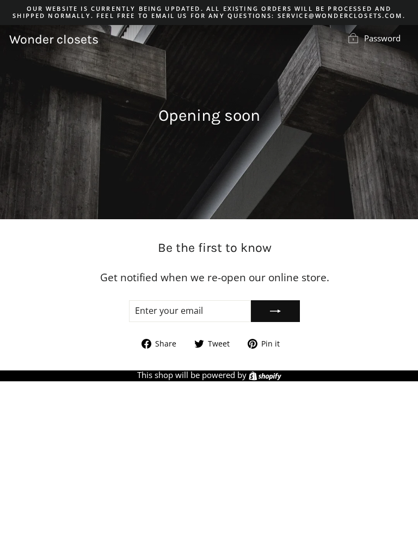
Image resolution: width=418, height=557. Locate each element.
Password (382, 38)
